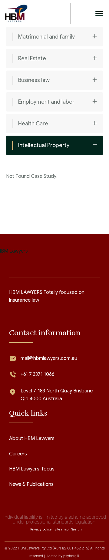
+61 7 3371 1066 (37, 374)
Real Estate (32, 58)
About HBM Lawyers (31, 439)
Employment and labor (46, 102)
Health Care (33, 123)
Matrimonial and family (46, 36)
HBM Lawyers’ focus (31, 469)
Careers (18, 454)
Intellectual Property (43, 145)
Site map (61, 529)
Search (76, 529)
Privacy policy (41, 529)
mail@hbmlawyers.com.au (49, 358)
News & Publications (31, 484)
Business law (34, 80)
